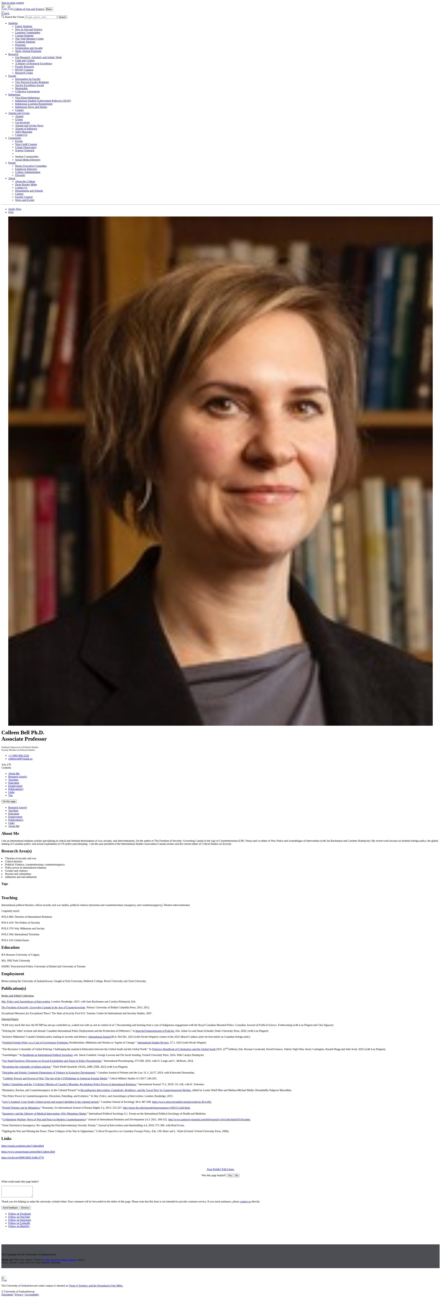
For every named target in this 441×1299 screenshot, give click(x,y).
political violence (150, 890)
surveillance (174, 890)
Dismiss (25, 1207)
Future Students (23, 26)
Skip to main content (12, 2)
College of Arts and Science (29, 9)
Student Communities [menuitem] (27, 156)
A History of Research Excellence (33, 63)
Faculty (12, 75)
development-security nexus (81, 890)
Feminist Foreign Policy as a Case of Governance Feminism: (36, 1042)
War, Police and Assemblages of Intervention (25, 1001)
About (11, 178)
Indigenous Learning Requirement (33, 103)
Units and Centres (25, 60)
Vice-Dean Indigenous (27, 97)
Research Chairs (24, 72)
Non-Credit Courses (26, 144)
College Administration (27, 172)
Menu (49, 9)
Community (14, 138)
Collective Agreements (27, 91)
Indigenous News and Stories (31, 106)
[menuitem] (224, 37)
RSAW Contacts (24, 69)
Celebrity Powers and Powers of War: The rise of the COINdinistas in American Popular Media (55, 1078)
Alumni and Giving (18, 113)
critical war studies (55, 890)
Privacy (19, 1294)
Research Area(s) (17, 776)
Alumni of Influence (26, 128)
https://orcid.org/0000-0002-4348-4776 (22, 1157)
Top (10, 795)
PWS (5, 13)
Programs (20, 44)
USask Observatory (26, 147)
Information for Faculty (27, 79)
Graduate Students (25, 41)
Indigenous (14, 94)
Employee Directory (26, 169)
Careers (19, 193)
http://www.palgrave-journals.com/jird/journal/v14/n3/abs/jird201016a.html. (209, 1119)
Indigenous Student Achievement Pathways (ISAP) (43, 100)
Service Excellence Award (29, 85)
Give (11, 212)
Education (13, 782)
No (236, 1175)
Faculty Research (24, 66)
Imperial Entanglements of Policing (154, 1030)
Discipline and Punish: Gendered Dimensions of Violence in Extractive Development (49, 1072)
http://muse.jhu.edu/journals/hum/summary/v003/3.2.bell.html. (156, 1107)
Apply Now (14, 209)
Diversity (20, 175)
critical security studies (32, 890)
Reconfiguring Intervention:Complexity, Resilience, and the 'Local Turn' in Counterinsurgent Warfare (135, 1090)
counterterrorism (10, 890)
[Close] (2, 11)
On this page (9, 801)
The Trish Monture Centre (29, 38)
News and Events (24, 200)
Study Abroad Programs (28, 51)
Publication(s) (15, 789)
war (184, 890)
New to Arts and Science (28, 29)
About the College (25, 181)
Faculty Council (24, 196)
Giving (19, 119)
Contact (19, 110)
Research (13, 54)
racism (163, 890)
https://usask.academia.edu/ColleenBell (22, 1145)
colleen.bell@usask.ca (20, 758)
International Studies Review (153, 1042)
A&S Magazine (23, 131)
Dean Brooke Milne (26, 184)
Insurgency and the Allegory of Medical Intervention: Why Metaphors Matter (44, 1113)
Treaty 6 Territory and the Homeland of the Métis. (96, 1285)
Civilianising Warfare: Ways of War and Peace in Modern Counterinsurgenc (44, 1119)
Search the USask (14, 17)
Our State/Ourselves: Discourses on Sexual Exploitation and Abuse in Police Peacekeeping (52, 1060)
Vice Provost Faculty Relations (32, 82)
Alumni (19, 116)
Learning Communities (27, 32)
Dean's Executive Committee (31, 165)
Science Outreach (24, 150)
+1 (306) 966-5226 (18, 755)
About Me (13, 773)
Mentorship (21, 88)
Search (62, 17)
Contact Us (21, 134)
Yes (230, 1175)
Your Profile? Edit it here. (220, 1169)
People (12, 162)
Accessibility (32, 1294)
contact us (245, 1201)
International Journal (99, 1036)
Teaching (13, 779)
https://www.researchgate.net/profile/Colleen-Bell (28, 1151)
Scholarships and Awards (29, 48)
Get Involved (22, 122)
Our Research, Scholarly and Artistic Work (38, 57)
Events (19, 141)
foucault (101, 890)
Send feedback (10, 1207)
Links (11, 792)
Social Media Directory (27, 159)
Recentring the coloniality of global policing (26, 1066)
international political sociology (124, 890)
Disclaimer (7, 1294)
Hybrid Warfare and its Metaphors (21, 1107)
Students (13, 23)
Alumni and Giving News (29, 125)
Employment (15, 785)
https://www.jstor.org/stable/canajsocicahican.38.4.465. (182, 1101)
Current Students (24, 35)
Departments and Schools (29, 190)
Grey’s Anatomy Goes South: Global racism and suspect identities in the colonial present (51, 1101)
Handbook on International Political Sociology (47, 1055)
